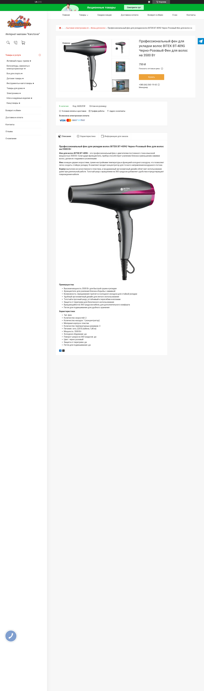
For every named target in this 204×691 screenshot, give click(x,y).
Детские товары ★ (15, 78)
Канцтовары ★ (13, 103)
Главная (66, 15)
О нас (174, 15)
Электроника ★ (14, 93)
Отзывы (9, 131)
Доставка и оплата (14, 117)
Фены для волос (98, 28)
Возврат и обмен (13, 110)
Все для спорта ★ (15, 73)
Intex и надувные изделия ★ (19, 98)
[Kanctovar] (23, 22)
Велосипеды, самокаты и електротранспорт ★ (18, 67)
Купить (151, 77)
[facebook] (60, 351)
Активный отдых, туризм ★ (19, 61)
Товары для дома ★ (16, 88)
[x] (63, 351)
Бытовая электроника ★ (77, 28)
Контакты (10, 124)
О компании (11, 138)
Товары (82, 15)
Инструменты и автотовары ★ (20, 83)
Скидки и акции (104, 15)
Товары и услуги (13, 55)
